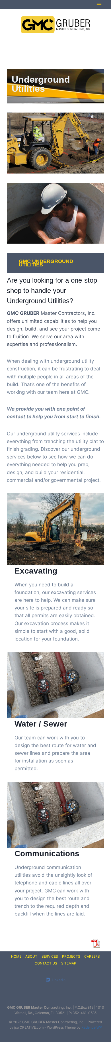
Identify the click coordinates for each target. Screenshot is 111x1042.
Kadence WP (91, 1027)
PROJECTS (71, 956)
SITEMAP (68, 963)
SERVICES (50, 956)
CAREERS (92, 956)
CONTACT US (46, 963)
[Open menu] (99, 4)
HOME (16, 956)
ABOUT (31, 956)
